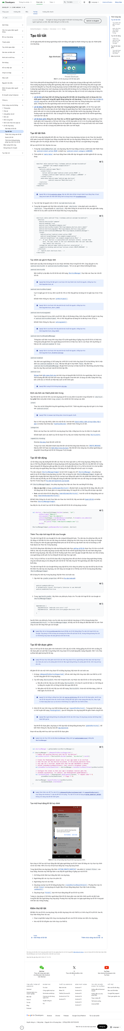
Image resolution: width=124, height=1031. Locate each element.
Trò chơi (45, 987)
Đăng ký (102, 1027)
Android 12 (78, 1002)
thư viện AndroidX (69, 578)
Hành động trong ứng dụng (59, 448)
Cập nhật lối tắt (63, 728)
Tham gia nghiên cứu (114, 996)
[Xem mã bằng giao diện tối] (100, 162)
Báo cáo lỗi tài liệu (113, 990)
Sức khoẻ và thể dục (48, 993)
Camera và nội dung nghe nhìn (49, 997)
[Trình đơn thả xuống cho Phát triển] (45, 2)
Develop (5, 7)
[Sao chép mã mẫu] (102, 162)
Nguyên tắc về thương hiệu (53, 1022)
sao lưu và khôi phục (71, 697)
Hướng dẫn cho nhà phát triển (97, 994)
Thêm (51, 2)
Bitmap (36, 375)
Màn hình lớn (62, 987)
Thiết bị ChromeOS (64, 993)
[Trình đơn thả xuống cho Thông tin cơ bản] (31, 2)
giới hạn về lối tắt (79, 548)
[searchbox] (12, 17)
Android (29, 989)
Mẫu (27, 12)
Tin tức (28, 1002)
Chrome (57, 1016)
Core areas (16, 7)
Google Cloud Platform (79, 1016)
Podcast (29, 1008)
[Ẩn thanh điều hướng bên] (22, 1028)
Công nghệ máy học (49, 990)
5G (44, 1003)
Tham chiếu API (96, 998)
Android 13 (78, 999)
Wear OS (61, 990)
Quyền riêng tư (47, 1000)
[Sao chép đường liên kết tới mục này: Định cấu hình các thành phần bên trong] (65, 393)
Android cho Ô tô (64, 996)
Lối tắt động (38, 107)
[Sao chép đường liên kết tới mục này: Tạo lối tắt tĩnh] (47, 133)
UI (24, 7)
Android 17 (78, 987)
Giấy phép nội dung (78, 952)
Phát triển (39, 2)
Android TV (62, 999)
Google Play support (113, 993)
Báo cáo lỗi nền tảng (113, 987)
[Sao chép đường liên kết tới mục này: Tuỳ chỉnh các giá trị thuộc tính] (57, 260)
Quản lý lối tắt (89, 499)
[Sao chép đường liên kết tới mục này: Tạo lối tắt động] (48, 458)
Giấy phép (40, 1022)
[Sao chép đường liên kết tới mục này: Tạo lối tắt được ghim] (54, 645)
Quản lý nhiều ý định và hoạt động (85, 422)
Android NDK (95, 1004)
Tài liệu (35, 12)
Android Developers (35, 29)
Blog (28, 1005)
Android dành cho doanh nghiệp (32, 993)
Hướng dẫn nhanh (48, 12)
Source (29, 999)
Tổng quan (5, 12)
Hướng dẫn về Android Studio (98, 990)
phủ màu (64, 386)
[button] (11, 25)
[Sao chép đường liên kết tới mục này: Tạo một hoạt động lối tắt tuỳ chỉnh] (62, 803)
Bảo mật (29, 996)
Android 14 (78, 996)
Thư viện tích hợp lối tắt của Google (57, 481)
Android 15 (78, 993)
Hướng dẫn (17, 12)
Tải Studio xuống (96, 1001)
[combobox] (72, 2)
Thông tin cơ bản (24, 2)
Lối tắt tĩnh (38, 97)
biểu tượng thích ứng (49, 375)
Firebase (66, 1016)
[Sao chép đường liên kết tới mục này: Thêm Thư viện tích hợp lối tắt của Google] (67, 534)
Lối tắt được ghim (40, 119)
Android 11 (78, 1005)
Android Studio (107, 2)
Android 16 (78, 990)
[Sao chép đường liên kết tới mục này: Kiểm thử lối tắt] (48, 908)
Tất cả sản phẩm (94, 1016)
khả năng (43, 442)
